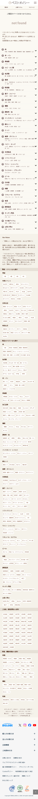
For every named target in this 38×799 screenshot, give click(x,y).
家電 (12, 571)
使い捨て (6, 703)
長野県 (5, 625)
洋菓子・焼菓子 (18, 495)
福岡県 (30, 639)
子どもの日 (29, 287)
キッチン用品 (7, 589)
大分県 (23, 643)
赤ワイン (18, 529)
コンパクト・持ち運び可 (10, 688)
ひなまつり (6, 287)
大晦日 (19, 298)
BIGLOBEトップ (7, 780)
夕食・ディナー (27, 306)
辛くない (12, 673)
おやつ (17, 310)
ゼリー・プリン (7, 502)
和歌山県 (30, 632)
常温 (25, 677)
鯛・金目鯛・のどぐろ (19, 366)
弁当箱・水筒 (25, 559)
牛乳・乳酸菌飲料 (17, 521)
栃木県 (23, 618)
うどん (11, 426)
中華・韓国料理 (27, 601)
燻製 (15, 411)
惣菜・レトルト (7, 411)
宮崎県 (30, 643)
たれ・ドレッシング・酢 (10, 441)
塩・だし (32, 438)
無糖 (15, 658)
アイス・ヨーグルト (18, 502)
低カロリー (12, 669)
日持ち (5, 669)
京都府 (5, 632)
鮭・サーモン (24, 362)
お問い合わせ (6, 758)
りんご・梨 (6, 400)
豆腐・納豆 (22, 411)
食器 (5, 559)
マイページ (31, 7)
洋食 (12, 605)
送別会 (25, 329)
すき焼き (12, 464)
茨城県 (17, 618)
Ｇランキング (8, 709)
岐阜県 (5, 628)
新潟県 (11, 625)
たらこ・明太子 (23, 370)
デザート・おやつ (14, 483)
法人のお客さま (8, 739)
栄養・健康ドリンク (9, 472)
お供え (5, 336)
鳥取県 (5, 636)
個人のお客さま (8, 733)
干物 (18, 373)
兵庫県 (17, 632)
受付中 (6, 7)
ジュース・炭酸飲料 (9, 517)
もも (21, 396)
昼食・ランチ (18, 306)
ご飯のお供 (31, 310)
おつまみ (24, 310)
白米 (12, 381)
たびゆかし (29, 713)
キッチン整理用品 (16, 589)
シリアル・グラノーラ (15, 419)
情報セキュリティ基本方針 (10, 776)
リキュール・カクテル (9, 540)
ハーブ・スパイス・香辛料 (24, 441)
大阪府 (11, 632)
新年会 (11, 284)
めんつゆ (25, 438)
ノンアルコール (22, 544)
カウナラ (14, 713)
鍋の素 (24, 464)
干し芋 (32, 408)
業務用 (5, 321)
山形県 (5, 618)
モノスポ (27, 711)
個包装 (20, 688)
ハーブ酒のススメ (13, 715)
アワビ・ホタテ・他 (9, 373)
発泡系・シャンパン (9, 532)
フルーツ (6, 483)
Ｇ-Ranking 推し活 (25, 715)
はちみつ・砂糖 (31, 415)
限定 (31, 677)
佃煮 (20, 408)
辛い (19, 673)
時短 (5, 684)
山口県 (30, 636)
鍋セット (6, 464)
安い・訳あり (26, 669)
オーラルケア (19, 321)
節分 (18, 284)
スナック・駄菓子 (22, 506)
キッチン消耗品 (7, 593)
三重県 (23, 628)
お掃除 (18, 313)
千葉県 (11, 621)
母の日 (5, 291)
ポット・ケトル (27, 574)
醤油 (19, 438)
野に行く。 (7, 713)
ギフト (19, 329)
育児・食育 (25, 313)
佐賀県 (5, 643)
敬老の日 (14, 295)
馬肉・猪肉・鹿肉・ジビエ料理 (11, 355)
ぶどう (27, 396)
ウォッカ (25, 540)
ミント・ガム (7, 506)
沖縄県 (12, 647)
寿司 (24, 373)
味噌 (13, 438)
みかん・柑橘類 (26, 400)
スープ (31, 453)
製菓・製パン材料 (20, 385)
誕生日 (5, 329)
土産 (26, 317)
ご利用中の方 (7, 750)
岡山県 (17, 636)
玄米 (24, 381)
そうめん (24, 426)
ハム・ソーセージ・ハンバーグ (21, 351)
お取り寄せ (6, 601)
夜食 (5, 310)
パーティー (12, 329)
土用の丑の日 (7, 295)
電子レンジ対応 (15, 699)
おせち (19, 601)
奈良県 (23, 632)
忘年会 (13, 298)
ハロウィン (22, 295)
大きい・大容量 (28, 688)
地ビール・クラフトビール (16, 552)
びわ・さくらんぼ (15, 400)
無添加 (17, 662)
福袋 (14, 317)
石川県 (23, 625)
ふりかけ (26, 408)
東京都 (17, 621)
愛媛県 (17, 639)
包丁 (23, 578)
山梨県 (30, 621)
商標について (26, 776)
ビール (5, 552)
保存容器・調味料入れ (29, 589)
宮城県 (23, 614)
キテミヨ (21, 711)
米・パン (6, 381)
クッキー (27, 495)
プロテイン (27, 521)
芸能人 (23, 666)
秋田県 (30, 614)
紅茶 (28, 514)
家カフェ (12, 313)
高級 (19, 669)
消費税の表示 (17, 758)
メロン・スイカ (13, 396)
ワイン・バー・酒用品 (21, 563)
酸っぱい (25, 673)
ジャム (5, 419)
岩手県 (17, 614)
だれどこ (15, 709)
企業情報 (5, 745)
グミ (14, 506)
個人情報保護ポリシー (9, 767)
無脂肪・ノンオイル (9, 662)
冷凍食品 (6, 480)
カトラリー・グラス (15, 559)
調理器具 (6, 571)
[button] (19, 50)
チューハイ (13, 544)
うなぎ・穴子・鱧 (14, 362)
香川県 (11, 639)
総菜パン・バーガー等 (9, 388)
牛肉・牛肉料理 (13, 347)
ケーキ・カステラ (16, 499)
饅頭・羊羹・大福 (8, 495)
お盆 (24, 291)
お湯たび (29, 709)
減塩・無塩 (22, 658)
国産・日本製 (30, 666)
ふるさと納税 (7, 317)
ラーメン (30, 426)
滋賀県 (30, 628)
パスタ (5, 430)
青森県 (11, 614)
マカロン (25, 499)
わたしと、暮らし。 (11, 711)
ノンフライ (16, 666)
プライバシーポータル (26, 767)
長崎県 (11, 643)
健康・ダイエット (20, 472)
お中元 (30, 291)
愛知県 (17, 628)
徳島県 (5, 639)
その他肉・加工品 (25, 355)
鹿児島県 (6, 647)
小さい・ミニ (7, 692)
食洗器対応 (6, 699)
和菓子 (15, 491)
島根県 (11, 636)
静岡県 (11, 628)
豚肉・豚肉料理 (23, 347)
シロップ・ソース (8, 445)
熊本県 (17, 643)
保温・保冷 (12, 684)
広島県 (23, 636)
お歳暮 (28, 295)
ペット (11, 321)
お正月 (5, 284)
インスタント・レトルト (10, 453)
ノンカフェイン (7, 666)
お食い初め (6, 332)
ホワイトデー (14, 287)
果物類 (5, 396)
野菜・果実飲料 (7, 521)
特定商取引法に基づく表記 (23, 771)
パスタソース (18, 445)
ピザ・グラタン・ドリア (25, 480)
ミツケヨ (21, 713)
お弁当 (11, 310)
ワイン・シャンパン (9, 529)
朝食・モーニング (8, 306)
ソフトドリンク (7, 514)
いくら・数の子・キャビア (10, 370)
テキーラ (6, 544)
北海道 (5, 614)
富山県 (17, 625)
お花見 (22, 287)
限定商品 (18, 605)
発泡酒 (27, 552)
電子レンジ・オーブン (9, 574)
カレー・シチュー (22, 453)
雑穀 (5, 385)
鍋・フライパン (7, 582)
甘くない (6, 673)
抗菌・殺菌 (20, 684)
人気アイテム (19, 7)
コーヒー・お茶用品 (9, 563)
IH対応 (23, 699)
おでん (18, 464)
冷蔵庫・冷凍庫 (20, 571)
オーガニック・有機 (27, 662)
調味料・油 (6, 438)
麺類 (5, 426)
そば (18, 426)
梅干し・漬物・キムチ (9, 415)
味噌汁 (5, 456)
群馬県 (30, 618)
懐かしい (6, 677)
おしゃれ (12, 677)
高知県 (23, 639)
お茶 (22, 514)
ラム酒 (31, 540)
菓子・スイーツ (7, 491)
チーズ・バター (21, 415)
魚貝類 (5, 362)
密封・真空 (28, 684)
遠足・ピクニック (15, 332)
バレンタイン (25, 284)
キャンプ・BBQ (26, 332)
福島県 (11, 618)
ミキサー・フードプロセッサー (11, 578)
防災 (20, 317)
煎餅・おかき (23, 491)
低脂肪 (29, 658)
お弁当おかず (13, 480)
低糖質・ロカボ (7, 658)
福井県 (30, 625)
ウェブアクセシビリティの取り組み (13, 762)
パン (12, 385)
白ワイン (24, 529)
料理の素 (25, 445)
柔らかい (31, 673)
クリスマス (6, 298)
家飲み (5, 313)
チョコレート (7, 499)
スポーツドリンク (20, 517)
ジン (19, 540)
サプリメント (30, 472)
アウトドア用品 (17, 582)
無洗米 (18, 381)
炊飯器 (18, 574)
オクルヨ (22, 709)
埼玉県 (5, 621)
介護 (33, 317)
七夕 (18, 291)
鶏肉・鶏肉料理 (7, 351)
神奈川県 (24, 621)
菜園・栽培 (27, 321)
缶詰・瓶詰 (13, 408)
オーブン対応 (30, 699)
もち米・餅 (31, 381)
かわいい (19, 677)
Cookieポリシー (7, 771)
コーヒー (15, 514)
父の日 (11, 291)
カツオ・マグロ (7, 366)
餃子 (5, 605)
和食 (13, 601)
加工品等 (6, 408)
